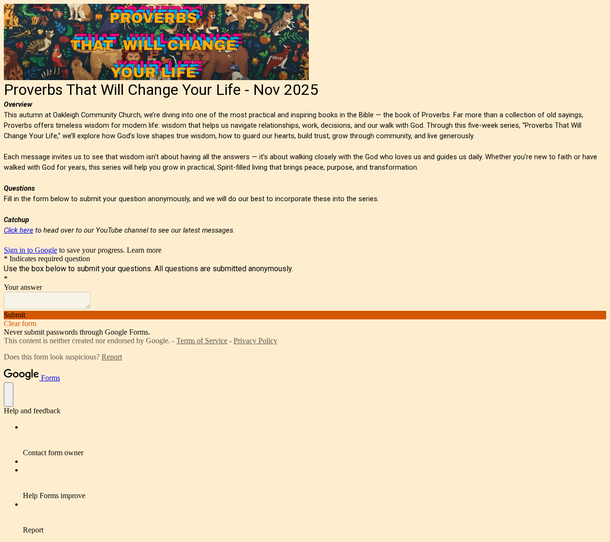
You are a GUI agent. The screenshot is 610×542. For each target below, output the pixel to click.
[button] (305, 315)
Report (112, 357)
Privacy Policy (255, 341)
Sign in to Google (30, 250)
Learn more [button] (144, 250)
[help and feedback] (8, 394)
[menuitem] (314, 440)
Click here (18, 230)
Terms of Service (201, 341)
